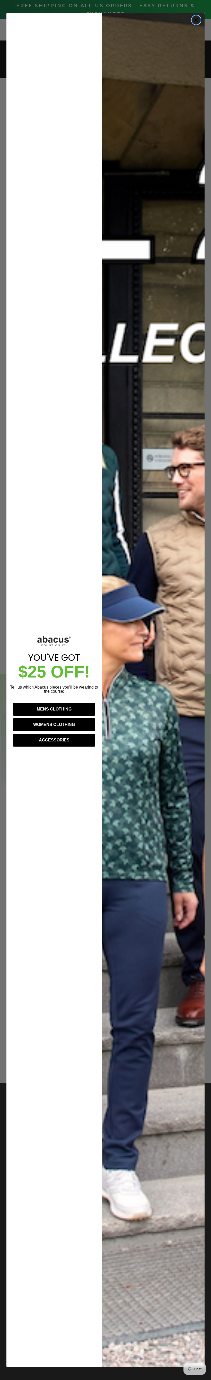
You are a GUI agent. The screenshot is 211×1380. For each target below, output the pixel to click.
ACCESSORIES (54, 740)
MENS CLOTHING (54, 709)
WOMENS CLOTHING (54, 724)
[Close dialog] (196, 19)
